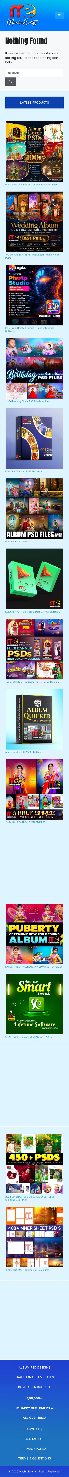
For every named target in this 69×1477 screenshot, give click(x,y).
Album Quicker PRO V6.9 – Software (24, 752)
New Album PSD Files (16, 541)
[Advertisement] (34, 864)
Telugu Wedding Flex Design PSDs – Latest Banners (32, 682)
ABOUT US (34, 1429)
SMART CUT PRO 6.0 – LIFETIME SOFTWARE (28, 1037)
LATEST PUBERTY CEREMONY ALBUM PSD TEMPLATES (34, 966)
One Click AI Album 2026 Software (23, 471)
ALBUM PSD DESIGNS (34, 1367)
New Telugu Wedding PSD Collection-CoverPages (31, 184)
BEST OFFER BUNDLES (34, 1387)
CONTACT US (34, 1439)
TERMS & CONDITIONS (34, 1458)
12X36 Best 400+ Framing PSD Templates (27, 1270)
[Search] (10, 81)
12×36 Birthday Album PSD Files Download (27, 401)
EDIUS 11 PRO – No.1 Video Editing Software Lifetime (32, 612)
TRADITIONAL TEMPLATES (34, 1377)
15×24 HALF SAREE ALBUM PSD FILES (25, 822)
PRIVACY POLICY (34, 1449)
